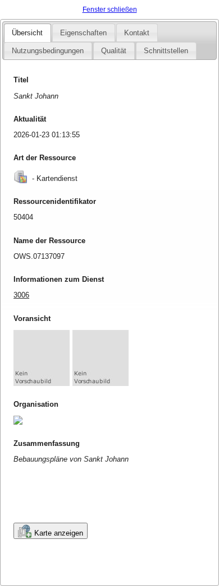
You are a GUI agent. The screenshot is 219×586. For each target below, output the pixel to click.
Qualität (113, 50)
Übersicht (27, 33)
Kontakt (136, 33)
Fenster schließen (110, 9)
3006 (21, 295)
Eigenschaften (83, 33)
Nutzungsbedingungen (48, 50)
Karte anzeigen (58, 533)
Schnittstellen (166, 50)
